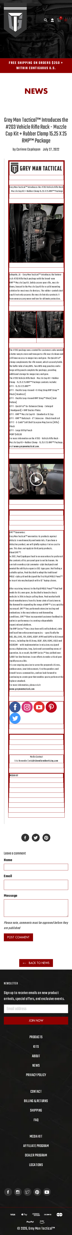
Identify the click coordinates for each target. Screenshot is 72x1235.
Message (10, 895)
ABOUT (36, 1056)
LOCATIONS (36, 1165)
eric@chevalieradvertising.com (43, 761)
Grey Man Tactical (40, 1229)
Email (8, 876)
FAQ (36, 1120)
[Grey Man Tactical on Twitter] (27, 1192)
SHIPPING (36, 1110)
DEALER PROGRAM (36, 1155)
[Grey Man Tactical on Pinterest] (37, 1192)
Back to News (38, 963)
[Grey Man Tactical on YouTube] (47, 1192)
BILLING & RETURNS (36, 1101)
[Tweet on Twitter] (36, 838)
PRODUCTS (36, 1037)
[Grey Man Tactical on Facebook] (8, 1192)
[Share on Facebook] (25, 838)
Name (8, 860)
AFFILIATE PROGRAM (36, 1146)
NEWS (36, 1066)
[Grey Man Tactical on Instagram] (18, 1192)
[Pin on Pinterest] (46, 838)
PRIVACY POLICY (36, 1075)
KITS (36, 1047)
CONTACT (36, 1092)
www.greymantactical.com (26, 447)
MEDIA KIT (14, 776)
